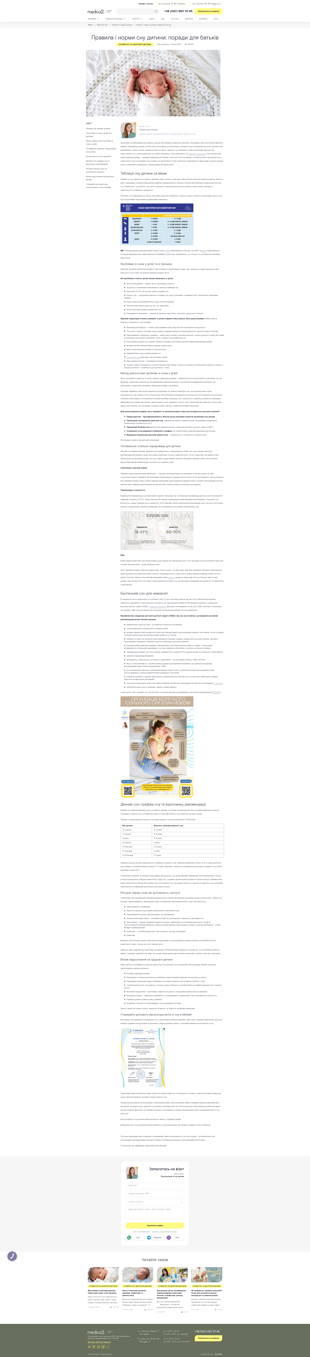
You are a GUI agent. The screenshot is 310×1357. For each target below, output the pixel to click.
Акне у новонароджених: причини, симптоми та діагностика (134, 1293)
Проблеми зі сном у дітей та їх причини (99, 135)
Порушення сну (133, 357)
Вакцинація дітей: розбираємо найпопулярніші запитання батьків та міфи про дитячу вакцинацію (171, 1294)
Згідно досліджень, (157, 606)
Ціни (163, 19)
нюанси (171, 577)
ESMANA (216, 692)
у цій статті (218, 683)
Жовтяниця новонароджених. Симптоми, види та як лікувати (102, 1292)
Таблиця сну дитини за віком (98, 128)
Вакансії (189, 19)
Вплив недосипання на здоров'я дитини (100, 178)
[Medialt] (100, 11)
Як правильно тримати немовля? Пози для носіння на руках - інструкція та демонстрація (206, 1293)
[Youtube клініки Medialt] (107, 1347)
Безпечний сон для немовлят (99, 156)
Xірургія (136, 19)
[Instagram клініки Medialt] (98, 1346)
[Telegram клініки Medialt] (89, 1346)
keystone (218, 1354)
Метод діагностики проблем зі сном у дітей (99, 142)
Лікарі (151, 19)
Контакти (203, 19)
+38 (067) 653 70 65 (178, 11)
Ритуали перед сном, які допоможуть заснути (96, 170)
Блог (216, 19)
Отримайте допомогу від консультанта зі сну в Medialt (98, 186)
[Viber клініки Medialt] (93, 1346)
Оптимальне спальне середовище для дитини (101, 150)
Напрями (92, 19)
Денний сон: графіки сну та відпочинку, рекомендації (98, 162)
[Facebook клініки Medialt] (103, 1346)
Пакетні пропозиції (114, 19)
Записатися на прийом (208, 11)
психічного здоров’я (197, 154)
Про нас (175, 19)
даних (167, 250)
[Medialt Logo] (100, 1332)
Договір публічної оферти (99, 1342)
